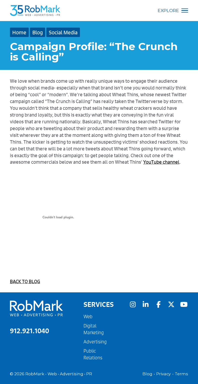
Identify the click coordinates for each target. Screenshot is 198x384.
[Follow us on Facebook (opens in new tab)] (158, 304)
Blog (37, 32)
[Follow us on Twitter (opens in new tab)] (171, 304)
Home (19, 32)
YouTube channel (161, 162)
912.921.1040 (29, 330)
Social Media (63, 32)
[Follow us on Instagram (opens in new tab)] (133, 304)
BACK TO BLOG (25, 281)
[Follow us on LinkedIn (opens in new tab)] (145, 304)
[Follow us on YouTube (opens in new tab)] (184, 304)
